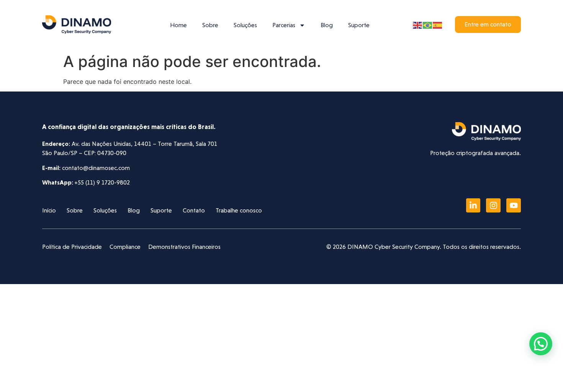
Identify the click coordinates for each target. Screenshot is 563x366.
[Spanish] (438, 24)
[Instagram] (493, 205)
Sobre (210, 25)
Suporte (359, 25)
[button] (540, 343)
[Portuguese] (428, 24)
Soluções (245, 25)
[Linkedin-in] (473, 205)
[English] (418, 24)
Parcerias (283, 25)
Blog (327, 25)
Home (178, 25)
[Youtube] (513, 205)
